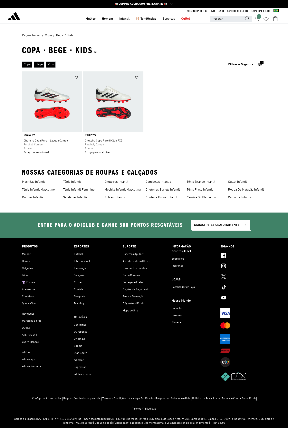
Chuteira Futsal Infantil (161, 197)
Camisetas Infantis (158, 181)
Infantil (124, 18)
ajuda (221, 11)
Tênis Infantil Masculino (38, 189)
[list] (123, 64)
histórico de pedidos (237, 11)
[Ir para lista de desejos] (266, 19)
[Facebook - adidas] (243, 256)
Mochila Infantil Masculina (122, 189)
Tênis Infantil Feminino (78, 189)
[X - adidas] (243, 277)
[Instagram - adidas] (243, 266)
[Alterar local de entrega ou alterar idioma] (276, 11)
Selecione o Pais (180, 398)
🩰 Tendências (146, 18)
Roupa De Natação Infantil (246, 189)
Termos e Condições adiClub (239, 398)
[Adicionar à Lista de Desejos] (76, 78)
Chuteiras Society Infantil (163, 189)
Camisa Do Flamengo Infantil (201, 198)
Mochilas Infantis (33, 181)
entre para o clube (260, 11)
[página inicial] (14, 17)
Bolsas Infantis (114, 197)
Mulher (90, 18)
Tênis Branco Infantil (201, 181)
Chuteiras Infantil (116, 181)
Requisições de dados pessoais (82, 398)
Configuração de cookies (47, 398)
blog (213, 11)
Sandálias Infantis (75, 197)
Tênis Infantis (72, 181)
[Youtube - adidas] (243, 298)
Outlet (185, 18)
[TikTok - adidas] (243, 287)
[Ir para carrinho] (275, 19)
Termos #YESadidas (144, 408)
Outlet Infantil (237, 181)
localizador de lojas (197, 11)
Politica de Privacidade (206, 398)
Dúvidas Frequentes (157, 398)
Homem (107, 18)
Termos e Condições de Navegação (122, 398)
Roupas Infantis (32, 197)
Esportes (169, 18)
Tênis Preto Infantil (200, 189)
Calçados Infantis (240, 197)
